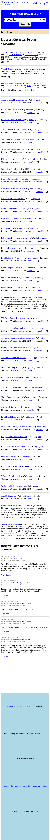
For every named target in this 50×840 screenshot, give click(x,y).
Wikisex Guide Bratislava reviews (14, 486)
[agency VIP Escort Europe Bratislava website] (47, 321)
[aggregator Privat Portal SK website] (38, 420)
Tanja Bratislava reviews (10, 139)
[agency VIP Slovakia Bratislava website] (38, 361)
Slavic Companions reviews (12, 397)
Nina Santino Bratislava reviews (13, 179)
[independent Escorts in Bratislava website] (47, 231)
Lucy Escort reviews (9, 218)
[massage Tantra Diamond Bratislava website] (47, 103)
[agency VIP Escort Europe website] (8, 62)
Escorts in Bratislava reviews (12, 228)
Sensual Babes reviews (10, 524)
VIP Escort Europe (19, 558)
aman (15, 57)
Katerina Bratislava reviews (11, 248)
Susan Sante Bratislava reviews (13, 149)
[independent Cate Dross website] (22, 311)
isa (28, 508)
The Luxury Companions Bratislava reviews (18, 338)
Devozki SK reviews (9, 456)
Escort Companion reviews (11, 268)
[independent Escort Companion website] (38, 271)
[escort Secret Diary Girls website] (39, 517)
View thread (6, 575)
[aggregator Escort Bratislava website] (38, 469)
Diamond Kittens (18, 603)
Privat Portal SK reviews (10, 417)
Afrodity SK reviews (9, 496)
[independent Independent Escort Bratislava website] (47, 241)
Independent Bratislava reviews (13, 287)
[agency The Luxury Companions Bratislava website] (47, 341)
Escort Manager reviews (10, 377)
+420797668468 (15, 55)
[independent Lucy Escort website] (38, 221)
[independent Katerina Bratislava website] (38, 251)
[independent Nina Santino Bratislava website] (47, 182)
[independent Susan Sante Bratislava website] (47, 152)
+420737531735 (31, 55)
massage (37, 100)
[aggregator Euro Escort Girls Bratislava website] (47, 449)
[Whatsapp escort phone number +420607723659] (24, 71)
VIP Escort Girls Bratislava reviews (14, 387)
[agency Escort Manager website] (38, 380)
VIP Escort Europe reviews (11, 52)
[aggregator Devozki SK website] (38, 459)
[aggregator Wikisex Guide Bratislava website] (47, 489)
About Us (36, 786)
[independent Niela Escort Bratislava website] (47, 201)
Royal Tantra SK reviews (11, 110)
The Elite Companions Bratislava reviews (17, 328)
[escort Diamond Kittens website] (2, 93)
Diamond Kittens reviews (11, 83)
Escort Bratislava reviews (11, 466)
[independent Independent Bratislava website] (47, 290)
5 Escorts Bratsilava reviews (12, 476)
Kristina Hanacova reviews (11, 159)
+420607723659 (15, 71)
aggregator (38, 387)
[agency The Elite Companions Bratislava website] (47, 331)
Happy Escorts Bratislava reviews (14, 437)
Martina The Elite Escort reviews (13, 208)
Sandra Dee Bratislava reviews (13, 169)
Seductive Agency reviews (11, 367)
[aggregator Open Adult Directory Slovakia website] (47, 430)
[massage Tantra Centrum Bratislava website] (47, 132)
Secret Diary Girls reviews (11, 506)
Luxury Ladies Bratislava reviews (14, 348)
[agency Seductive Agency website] (38, 370)
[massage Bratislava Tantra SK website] (38, 123)
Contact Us (27, 786)
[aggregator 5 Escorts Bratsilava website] (38, 479)
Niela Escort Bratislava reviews (13, 199)
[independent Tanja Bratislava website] (38, 142)
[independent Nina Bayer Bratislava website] (47, 192)
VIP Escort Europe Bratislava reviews (15, 318)
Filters (8, 32)
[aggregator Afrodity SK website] (38, 499)
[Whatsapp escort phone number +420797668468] (24, 55)
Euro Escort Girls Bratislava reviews (15, 446)
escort (26, 69)
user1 (29, 86)
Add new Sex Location (12, 786)
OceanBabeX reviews (9, 69)
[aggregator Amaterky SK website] (38, 410)
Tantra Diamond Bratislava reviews (14, 100)
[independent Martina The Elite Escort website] (47, 211)
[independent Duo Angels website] (38, 280)
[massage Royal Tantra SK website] (38, 113)
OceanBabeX (17, 583)
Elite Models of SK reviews (11, 258)
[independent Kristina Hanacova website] (38, 162)
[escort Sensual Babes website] (40, 538)
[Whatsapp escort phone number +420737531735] (40, 55)
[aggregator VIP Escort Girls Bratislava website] (47, 390)
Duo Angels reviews (9, 278)
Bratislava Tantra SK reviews (12, 120)
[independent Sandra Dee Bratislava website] (47, 172)
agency (30, 52)
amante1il (5, 74)
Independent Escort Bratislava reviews (16, 238)
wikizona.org (39, 3)
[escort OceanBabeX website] (9, 76)
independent (30, 139)
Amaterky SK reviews (9, 407)
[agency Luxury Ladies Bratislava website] (47, 351)
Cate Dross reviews (8, 297)
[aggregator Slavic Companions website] (38, 400)
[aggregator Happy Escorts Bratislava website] (47, 440)
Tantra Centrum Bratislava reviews (14, 129)
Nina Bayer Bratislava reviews (13, 189)
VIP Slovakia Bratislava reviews (13, 358)
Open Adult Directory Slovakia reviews (16, 427)
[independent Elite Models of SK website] (38, 261)
